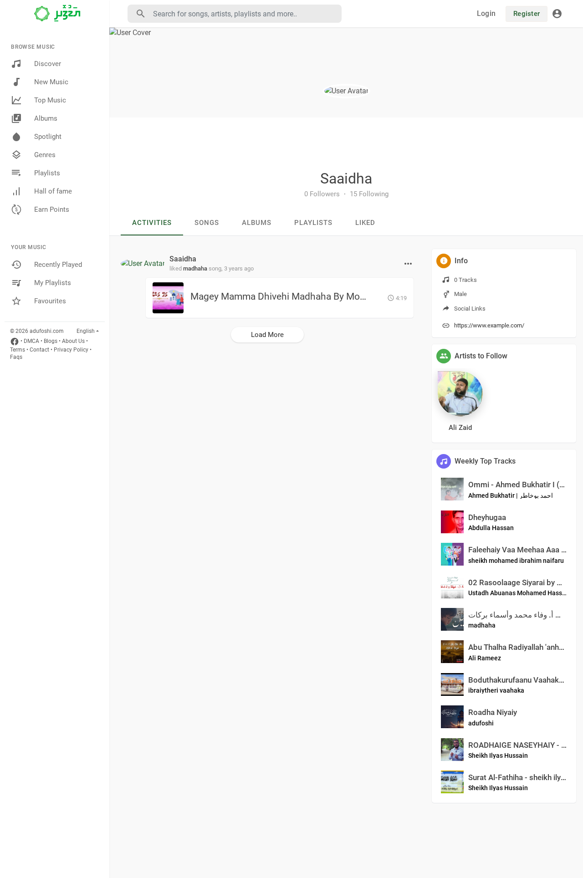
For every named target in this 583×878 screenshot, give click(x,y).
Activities (152, 223)
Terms (17, 350)
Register (526, 14)
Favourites (50, 301)
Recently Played (58, 264)
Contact (39, 350)
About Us (73, 341)
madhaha (195, 268)
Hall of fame (53, 191)
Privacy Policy (71, 350)
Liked (365, 223)
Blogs (50, 341)
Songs (206, 223)
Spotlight (47, 137)
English (86, 331)
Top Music (50, 100)
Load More (267, 335)
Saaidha (346, 178)
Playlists (47, 173)
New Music (51, 82)
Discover (47, 64)
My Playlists (52, 283)
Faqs (16, 357)
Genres (45, 155)
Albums (45, 118)
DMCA (31, 341)
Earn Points (51, 209)
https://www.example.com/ (489, 325)
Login (486, 13)
